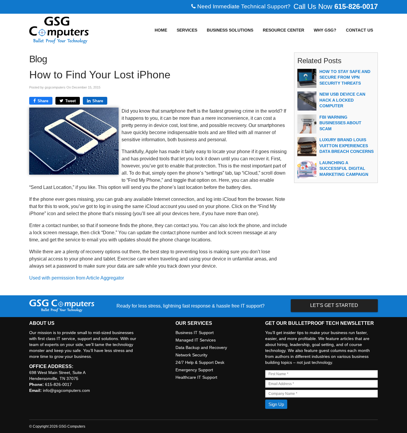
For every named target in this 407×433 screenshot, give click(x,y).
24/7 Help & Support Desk (199, 362)
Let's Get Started (334, 305)
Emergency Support (194, 369)
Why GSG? (325, 30)
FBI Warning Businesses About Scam (340, 123)
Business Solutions (230, 30)
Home (161, 30)
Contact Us (359, 30)
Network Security (191, 355)
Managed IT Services (195, 340)
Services (187, 30)
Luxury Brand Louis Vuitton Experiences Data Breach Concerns (346, 145)
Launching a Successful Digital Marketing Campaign (343, 168)
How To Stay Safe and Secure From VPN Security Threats (344, 77)
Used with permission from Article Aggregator (76, 277)
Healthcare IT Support (196, 377)
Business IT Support (194, 332)
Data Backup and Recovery (201, 347)
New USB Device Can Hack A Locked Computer (342, 100)
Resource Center (283, 30)
